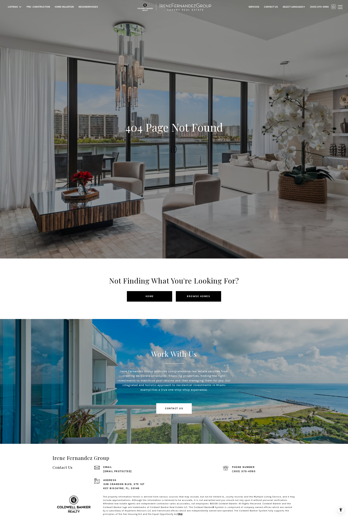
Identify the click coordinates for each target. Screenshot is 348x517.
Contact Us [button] (174, 408)
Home (150, 296)
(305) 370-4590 (243, 471)
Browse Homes (198, 296)
